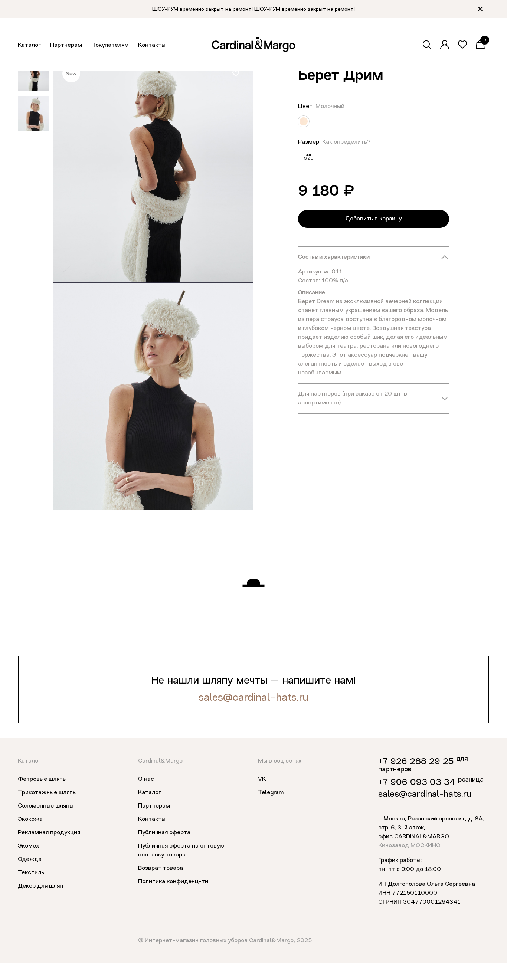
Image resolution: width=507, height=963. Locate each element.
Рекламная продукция (49, 833)
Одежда (30, 859)
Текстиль (31, 873)
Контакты (152, 45)
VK (262, 779)
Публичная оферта (164, 833)
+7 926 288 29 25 (416, 761)
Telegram (271, 793)
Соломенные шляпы (45, 806)
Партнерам (66, 45)
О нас (146, 779)
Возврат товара (160, 868)
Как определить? (346, 142)
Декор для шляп (40, 886)
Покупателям (110, 45)
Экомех (28, 846)
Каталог (29, 45)
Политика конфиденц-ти (173, 882)
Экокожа (30, 819)
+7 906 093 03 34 (416, 782)
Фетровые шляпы (42, 779)
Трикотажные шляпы (47, 793)
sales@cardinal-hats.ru (253, 698)
